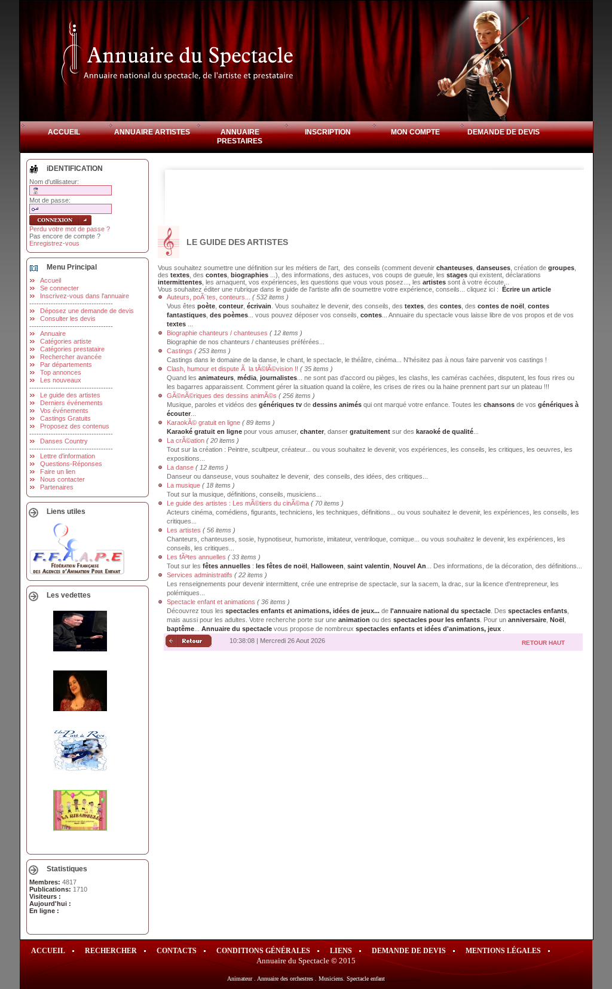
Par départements (66, 364)
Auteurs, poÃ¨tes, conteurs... (208, 297)
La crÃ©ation (185, 440)
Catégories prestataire (72, 349)
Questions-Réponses (71, 463)
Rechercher (111, 951)
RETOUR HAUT (543, 642)
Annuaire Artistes (152, 132)
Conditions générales (263, 951)
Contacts (177, 951)
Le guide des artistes (70, 395)
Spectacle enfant (366, 978)
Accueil (64, 132)
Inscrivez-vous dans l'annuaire (84, 295)
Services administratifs (199, 574)
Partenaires (57, 487)
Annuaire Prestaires (239, 136)
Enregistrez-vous (54, 243)
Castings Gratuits (65, 418)
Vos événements (64, 410)
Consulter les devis (68, 318)
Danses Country (64, 441)
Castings (179, 350)
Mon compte (415, 132)
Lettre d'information (67, 456)
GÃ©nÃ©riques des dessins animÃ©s (222, 395)
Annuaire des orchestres (285, 978)
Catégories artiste (65, 341)
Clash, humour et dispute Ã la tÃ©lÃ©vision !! (232, 368)
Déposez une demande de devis (87, 310)
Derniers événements (71, 402)
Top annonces (60, 372)
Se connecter (59, 288)
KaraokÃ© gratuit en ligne (203, 422)
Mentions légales (503, 951)
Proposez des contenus (74, 426)
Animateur (239, 978)
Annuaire (53, 333)
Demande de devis (503, 132)
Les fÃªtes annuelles (196, 557)
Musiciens (331, 978)
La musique (183, 485)
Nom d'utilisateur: (54, 181)
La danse (180, 467)
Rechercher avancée (71, 356)
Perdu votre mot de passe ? (69, 228)
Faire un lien (57, 471)
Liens (341, 951)
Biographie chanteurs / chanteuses (217, 332)
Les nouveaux (60, 380)
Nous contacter (62, 479)
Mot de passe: (50, 200)
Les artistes (184, 530)
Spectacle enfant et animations (211, 601)
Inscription (328, 132)
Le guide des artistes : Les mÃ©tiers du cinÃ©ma (238, 503)
